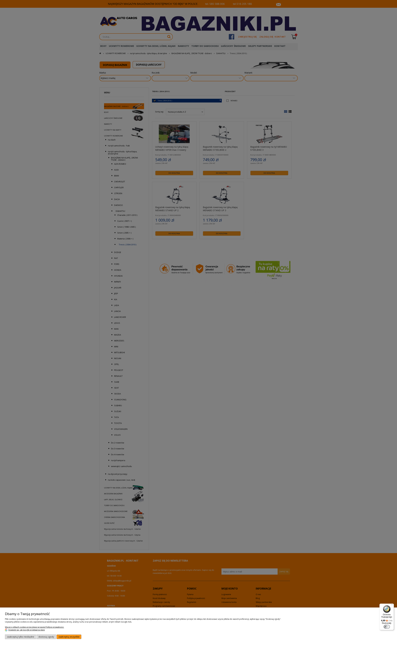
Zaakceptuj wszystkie (69, 636)
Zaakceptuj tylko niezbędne (20, 636)
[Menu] (392, 605)
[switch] (387, 627)
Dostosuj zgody (46, 636)
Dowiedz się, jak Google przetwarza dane (26, 630)
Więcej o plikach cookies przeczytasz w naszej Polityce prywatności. (34, 627)
